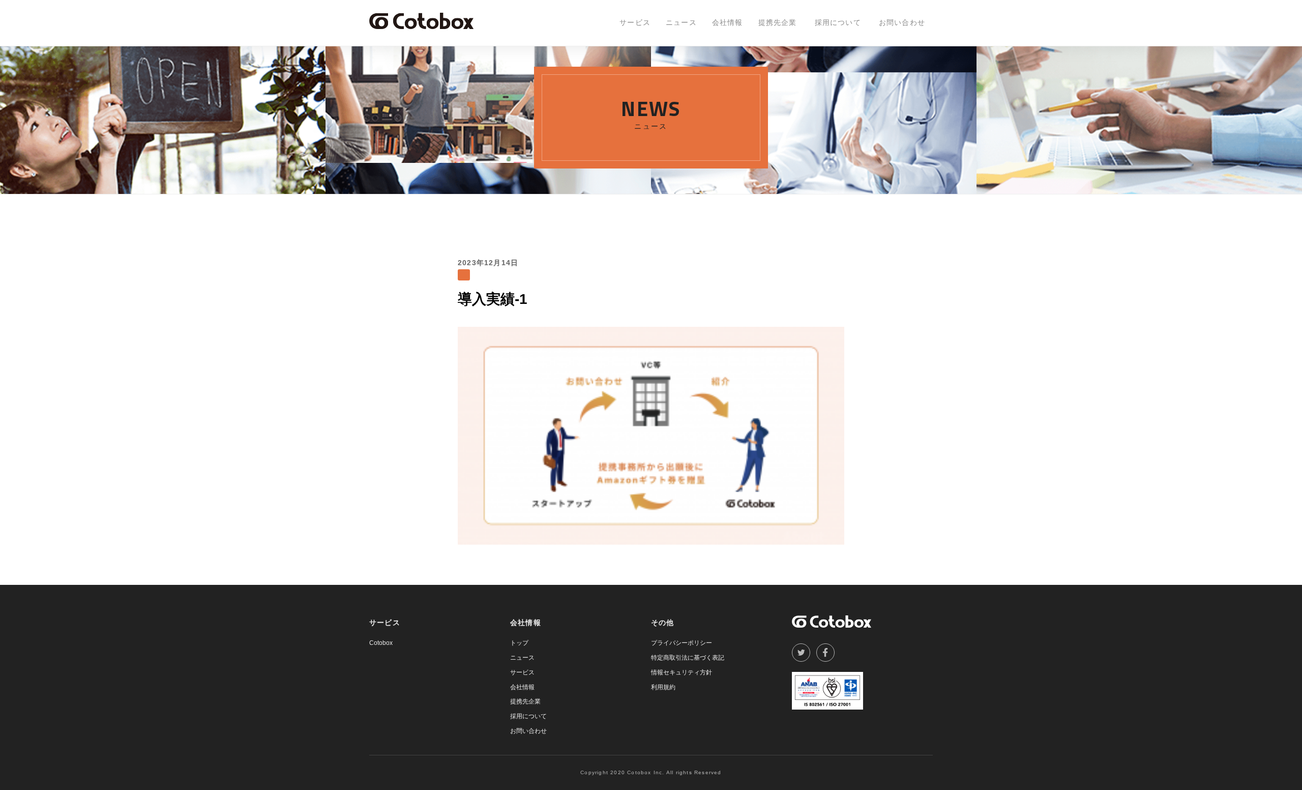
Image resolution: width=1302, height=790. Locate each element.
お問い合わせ (902, 22)
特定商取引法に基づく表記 (687, 657)
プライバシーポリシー (681, 642)
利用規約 (663, 687)
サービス (634, 22)
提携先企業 (777, 22)
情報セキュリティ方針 (681, 672)
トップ (519, 642)
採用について (838, 22)
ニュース (681, 22)
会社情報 (727, 22)
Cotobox (381, 642)
